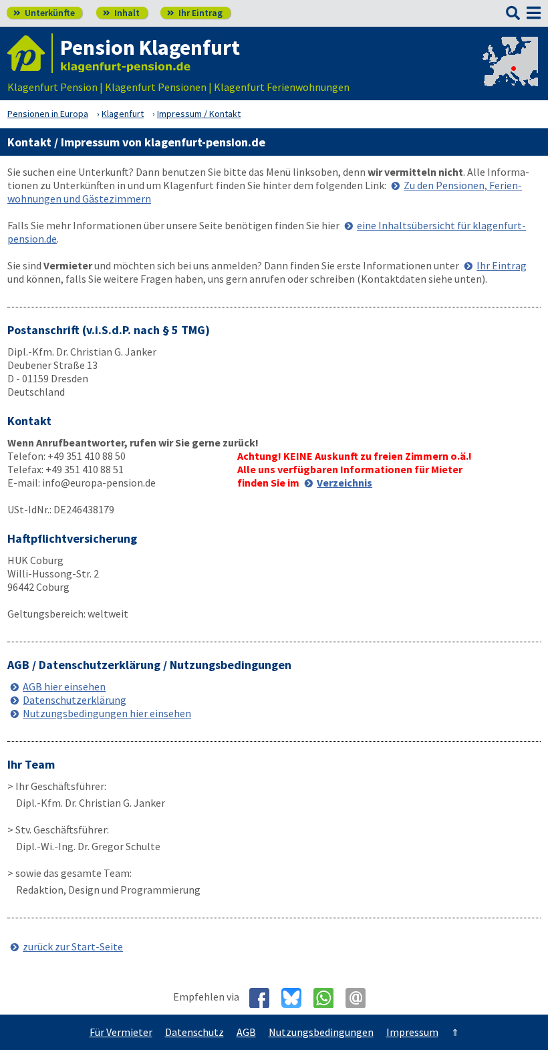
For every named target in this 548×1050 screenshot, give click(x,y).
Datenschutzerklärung (74, 699)
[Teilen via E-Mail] (361, 998)
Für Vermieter (121, 1032)
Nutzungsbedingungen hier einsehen (107, 713)
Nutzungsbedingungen (321, 1032)
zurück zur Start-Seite (73, 946)
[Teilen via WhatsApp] (328, 998)
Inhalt (121, 13)
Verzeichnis (344, 482)
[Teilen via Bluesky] (296, 998)
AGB (246, 1032)
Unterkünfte (44, 13)
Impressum (412, 1032)
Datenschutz (194, 1032)
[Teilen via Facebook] (264, 998)
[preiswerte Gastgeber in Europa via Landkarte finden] (509, 73)
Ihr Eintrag (195, 13)
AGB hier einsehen (64, 686)
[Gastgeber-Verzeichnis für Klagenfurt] (30, 53)
